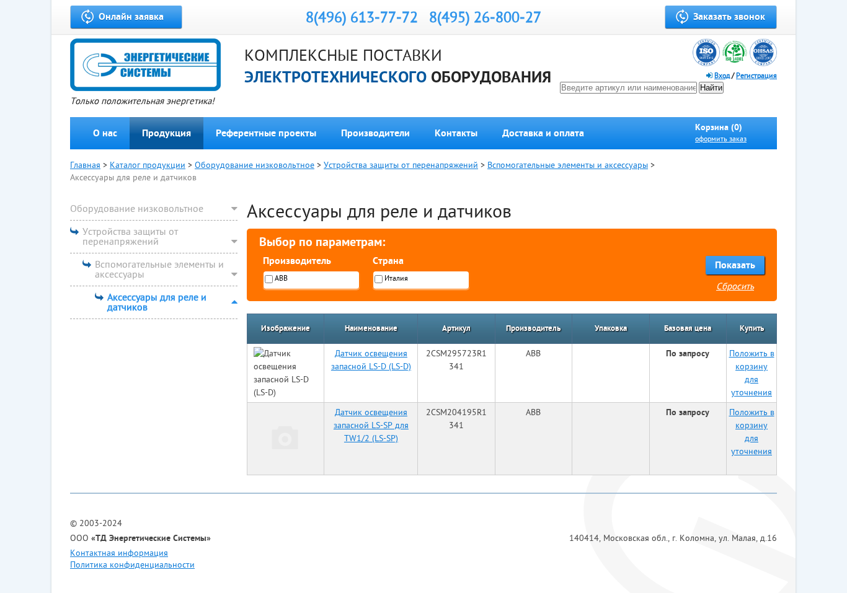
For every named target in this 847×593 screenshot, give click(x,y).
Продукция (166, 133)
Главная (85, 165)
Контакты (456, 133)
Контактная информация (119, 553)
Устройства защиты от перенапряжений (401, 165)
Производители (375, 133)
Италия (396, 279)
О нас (105, 133)
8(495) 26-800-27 (485, 17)
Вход (722, 76)
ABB (281, 279)
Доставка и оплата (543, 133)
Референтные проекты (266, 133)
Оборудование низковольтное (254, 165)
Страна (388, 261)
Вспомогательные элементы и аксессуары (567, 165)
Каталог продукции (147, 165)
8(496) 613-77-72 (362, 17)
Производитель (297, 261)
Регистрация (756, 76)
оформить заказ (721, 139)
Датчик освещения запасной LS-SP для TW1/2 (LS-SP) (371, 425)
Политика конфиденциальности (132, 564)
